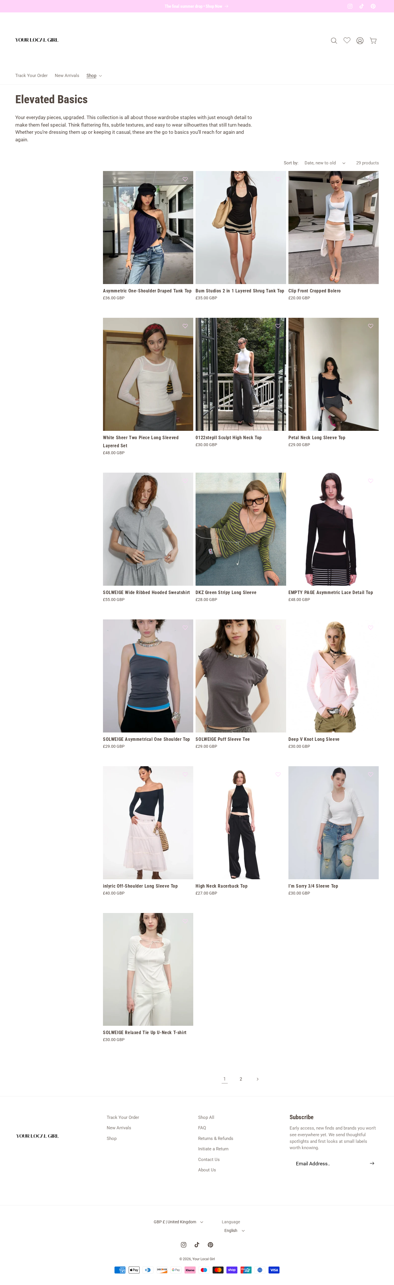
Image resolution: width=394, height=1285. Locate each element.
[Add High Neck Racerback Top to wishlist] (278, 774)
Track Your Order (123, 1117)
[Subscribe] (371, 1163)
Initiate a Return (213, 1148)
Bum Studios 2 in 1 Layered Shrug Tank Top (240, 291)
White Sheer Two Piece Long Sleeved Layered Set (141, 442)
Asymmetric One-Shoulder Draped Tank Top (147, 291)
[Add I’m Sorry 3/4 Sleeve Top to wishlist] (370, 774)
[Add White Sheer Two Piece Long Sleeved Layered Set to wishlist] (185, 326)
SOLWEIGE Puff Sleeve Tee (223, 739)
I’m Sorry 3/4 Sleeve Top (313, 886)
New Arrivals (119, 1127)
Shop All (206, 1117)
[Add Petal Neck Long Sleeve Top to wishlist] (370, 326)
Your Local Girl (203, 1259)
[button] (93, 75)
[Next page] (257, 1079)
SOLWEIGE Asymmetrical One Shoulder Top (146, 739)
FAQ (202, 1127)
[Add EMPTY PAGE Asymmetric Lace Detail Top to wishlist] (370, 481)
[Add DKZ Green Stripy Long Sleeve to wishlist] (278, 481)
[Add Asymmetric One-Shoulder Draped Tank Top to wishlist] (185, 179)
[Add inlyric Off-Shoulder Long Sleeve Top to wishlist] (185, 774)
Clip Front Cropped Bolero (314, 291)
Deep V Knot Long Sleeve (314, 739)
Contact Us (209, 1159)
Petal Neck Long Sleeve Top (317, 437)
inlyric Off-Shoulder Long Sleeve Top (140, 886)
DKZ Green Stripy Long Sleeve (226, 592)
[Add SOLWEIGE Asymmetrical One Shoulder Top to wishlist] (185, 627)
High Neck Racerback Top (221, 886)
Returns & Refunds (215, 1138)
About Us (207, 1170)
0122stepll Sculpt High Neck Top (229, 437)
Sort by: (291, 163)
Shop (112, 1138)
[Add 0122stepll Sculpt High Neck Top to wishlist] (278, 326)
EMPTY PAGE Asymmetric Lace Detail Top (330, 592)
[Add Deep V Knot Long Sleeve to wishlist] (370, 627)
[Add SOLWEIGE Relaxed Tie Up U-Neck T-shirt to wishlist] (185, 921)
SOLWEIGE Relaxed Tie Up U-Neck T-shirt (145, 1032)
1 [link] (224, 1079)
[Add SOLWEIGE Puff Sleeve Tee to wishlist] (278, 627)
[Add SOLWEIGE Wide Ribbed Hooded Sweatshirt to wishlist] (185, 481)
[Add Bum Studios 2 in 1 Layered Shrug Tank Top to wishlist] (278, 179)
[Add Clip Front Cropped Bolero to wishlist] (370, 179)
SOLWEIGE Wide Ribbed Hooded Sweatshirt (146, 592)
